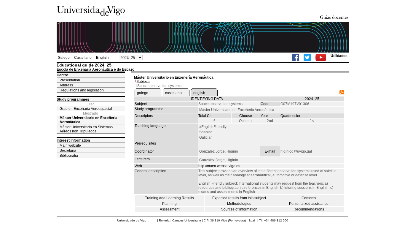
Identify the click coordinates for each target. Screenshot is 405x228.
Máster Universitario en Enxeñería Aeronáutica (88, 120)
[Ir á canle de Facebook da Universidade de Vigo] (295, 57)
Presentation (70, 80)
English (102, 58)
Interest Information (73, 140)
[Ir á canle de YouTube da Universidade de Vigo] (320, 57)
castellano (173, 93)
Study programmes (73, 99)
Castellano (83, 58)
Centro (62, 75)
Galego (64, 58)
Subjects (143, 82)
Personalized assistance (309, 204)
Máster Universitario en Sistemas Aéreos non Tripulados (86, 129)
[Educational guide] (341, 93)
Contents (309, 198)
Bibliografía (69, 155)
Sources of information (239, 209)
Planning (169, 204)
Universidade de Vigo (131, 220)
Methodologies (239, 204)
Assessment (169, 209)
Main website (70, 145)
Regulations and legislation (82, 90)
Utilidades (339, 56)
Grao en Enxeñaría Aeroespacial (86, 109)
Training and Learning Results (169, 198)
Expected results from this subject (239, 198)
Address (66, 85)
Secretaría (68, 150)
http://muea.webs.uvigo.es (219, 166)
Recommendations (309, 209)
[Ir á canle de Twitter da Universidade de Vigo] (307, 57)
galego (142, 93)
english (199, 93)
